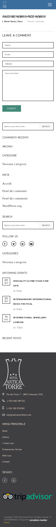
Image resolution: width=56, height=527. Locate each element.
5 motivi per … (9, 443)
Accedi (7, 183)
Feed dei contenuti (14, 191)
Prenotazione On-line (12, 449)
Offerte (5, 437)
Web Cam (6, 455)
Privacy (7, 522)
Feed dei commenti (15, 198)
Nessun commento (35, 21)
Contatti (6, 462)
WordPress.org (12, 205)
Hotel (4, 431)
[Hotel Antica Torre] (4, 4)
